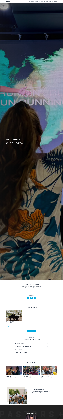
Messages (41, 1)
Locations (36, 1)
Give (50, 1)
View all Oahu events (31, 330)
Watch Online (31, 1)
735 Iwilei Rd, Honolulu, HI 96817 (19, 143)
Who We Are (46, 1)
